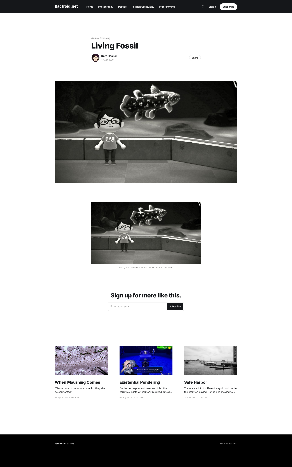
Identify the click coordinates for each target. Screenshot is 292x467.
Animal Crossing (100, 38)
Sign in (213, 6)
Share (195, 57)
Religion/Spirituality (143, 6)
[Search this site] (203, 6)
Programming (167, 6)
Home (89, 6)
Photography (105, 6)
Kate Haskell (109, 55)
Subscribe (228, 6)
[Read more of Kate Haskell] (95, 58)
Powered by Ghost (228, 443)
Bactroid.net (66, 6)
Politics (122, 6)
